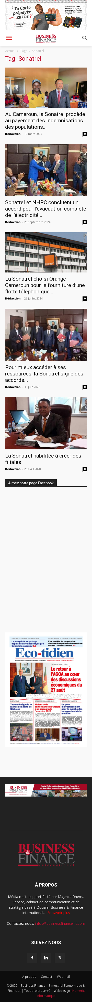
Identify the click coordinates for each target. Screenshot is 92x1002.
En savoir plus (58, 912)
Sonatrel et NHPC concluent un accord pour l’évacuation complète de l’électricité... (45, 208)
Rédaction (13, 134)
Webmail (63, 976)
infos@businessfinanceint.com (60, 923)
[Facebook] (32, 958)
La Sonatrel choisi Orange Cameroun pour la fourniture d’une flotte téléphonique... (45, 285)
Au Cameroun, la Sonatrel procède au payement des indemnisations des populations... (45, 120)
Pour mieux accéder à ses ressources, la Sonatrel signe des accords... (44, 373)
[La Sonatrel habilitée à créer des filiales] (46, 423)
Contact (46, 976)
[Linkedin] (46, 958)
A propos (29, 976)
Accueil (10, 51)
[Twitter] (60, 958)
